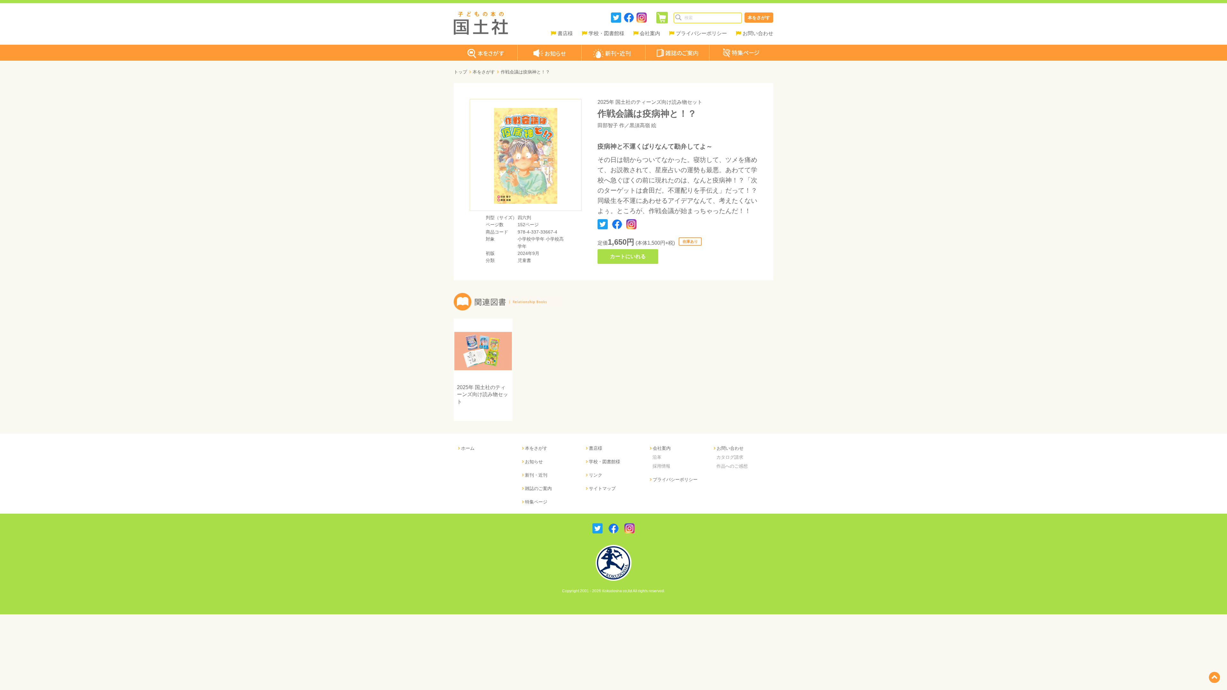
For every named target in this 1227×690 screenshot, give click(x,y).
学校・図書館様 (606, 33)
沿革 (656, 457)
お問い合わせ (758, 33)
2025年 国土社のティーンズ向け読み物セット (650, 102)
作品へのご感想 (732, 466)
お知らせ (534, 461)
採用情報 (661, 466)
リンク (595, 475)
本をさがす (759, 17)
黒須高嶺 (639, 125)
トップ (460, 71)
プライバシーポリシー (701, 33)
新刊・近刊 (536, 475)
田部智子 (608, 125)
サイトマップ (602, 488)
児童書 (524, 260)
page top (1214, 677)
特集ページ (536, 501)
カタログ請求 (729, 457)
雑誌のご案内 (538, 488)
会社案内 (650, 33)
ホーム (468, 448)
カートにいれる (628, 256)
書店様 (565, 33)
